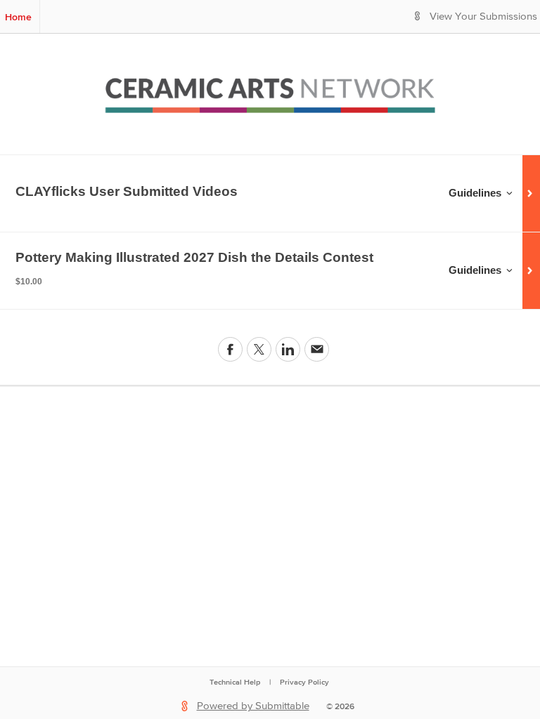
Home (18, 16)
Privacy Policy (304, 682)
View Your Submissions (483, 16)
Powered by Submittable (253, 706)
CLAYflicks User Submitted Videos (126, 191)
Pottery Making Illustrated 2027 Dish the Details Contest (194, 257)
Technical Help (235, 682)
